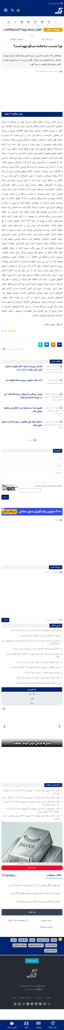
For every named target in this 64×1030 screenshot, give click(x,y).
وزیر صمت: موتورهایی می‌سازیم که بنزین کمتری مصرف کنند (35, 630)
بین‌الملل (32, 35)
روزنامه (38, 1027)
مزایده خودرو (46, 920)
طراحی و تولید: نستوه (30, 989)
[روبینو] (49, 22)
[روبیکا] (55, 22)
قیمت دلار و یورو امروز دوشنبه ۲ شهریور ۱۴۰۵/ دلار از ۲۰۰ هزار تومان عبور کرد (31, 792)
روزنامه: (60, 619)
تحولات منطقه (53, 29)
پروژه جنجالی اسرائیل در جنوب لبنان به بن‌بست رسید (38, 662)
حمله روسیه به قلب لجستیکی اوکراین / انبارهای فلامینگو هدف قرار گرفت (33, 655)
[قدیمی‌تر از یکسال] (53, 370)
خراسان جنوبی (50, 950)
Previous (60, 727)
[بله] (42, 22)
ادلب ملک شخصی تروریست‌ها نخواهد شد (24, 380)
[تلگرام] (22, 22)
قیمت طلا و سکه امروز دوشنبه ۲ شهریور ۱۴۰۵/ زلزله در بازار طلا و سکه (31, 797)
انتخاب (5, 620)
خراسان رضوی (43, 940)
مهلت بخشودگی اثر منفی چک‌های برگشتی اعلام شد (39, 635)
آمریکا (54, 940)
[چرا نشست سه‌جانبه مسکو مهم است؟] (32, 90)
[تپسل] (2, 509)
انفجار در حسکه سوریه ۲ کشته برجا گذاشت (26, 29)
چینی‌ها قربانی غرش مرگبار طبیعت (32, 743)
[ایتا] (35, 22)
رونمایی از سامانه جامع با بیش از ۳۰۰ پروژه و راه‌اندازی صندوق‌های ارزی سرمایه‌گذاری (30, 642)
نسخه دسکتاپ (32, 961)
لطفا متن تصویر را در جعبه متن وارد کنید (48, 486)
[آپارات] (8, 22)
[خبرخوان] (15, 1004)
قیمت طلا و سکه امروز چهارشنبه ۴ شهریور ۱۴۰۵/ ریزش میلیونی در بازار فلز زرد (31, 817)
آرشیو (14, 997)
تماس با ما (38, 997)
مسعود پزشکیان (19, 945)
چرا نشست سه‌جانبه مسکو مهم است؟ (38, 46)
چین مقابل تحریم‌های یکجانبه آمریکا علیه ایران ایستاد (38, 682)
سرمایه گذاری (32, 867)
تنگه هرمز (23, 940)
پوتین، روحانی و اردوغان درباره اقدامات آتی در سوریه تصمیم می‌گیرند (23, 396)
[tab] (32, 689)
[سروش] (29, 22)
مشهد (14, 940)
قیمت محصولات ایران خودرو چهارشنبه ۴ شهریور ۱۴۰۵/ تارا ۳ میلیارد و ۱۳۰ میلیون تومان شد (31, 803)
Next (4, 727)
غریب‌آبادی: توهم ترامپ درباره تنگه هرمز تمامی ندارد (38, 677)
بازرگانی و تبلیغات (25, 997)
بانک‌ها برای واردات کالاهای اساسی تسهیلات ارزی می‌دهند (36, 648)
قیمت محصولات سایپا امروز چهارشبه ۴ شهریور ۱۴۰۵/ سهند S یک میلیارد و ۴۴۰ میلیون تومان (33, 810)
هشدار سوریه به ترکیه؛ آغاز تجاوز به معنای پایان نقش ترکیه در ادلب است (23, 368)
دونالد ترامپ (51, 945)
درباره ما (47, 997)
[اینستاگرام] (15, 22)
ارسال (5, 497)
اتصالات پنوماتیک (46, 927)
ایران (32, 940)
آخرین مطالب (55, 625)
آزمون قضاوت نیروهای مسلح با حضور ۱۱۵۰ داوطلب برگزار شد (35, 667)
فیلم (26, 1027)
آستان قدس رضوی (36, 945)
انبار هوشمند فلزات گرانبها (17, 920)
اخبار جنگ (53, 1027)
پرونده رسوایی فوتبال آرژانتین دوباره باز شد (42, 672)
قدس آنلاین (56, 10)
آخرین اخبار (12, 1027)
